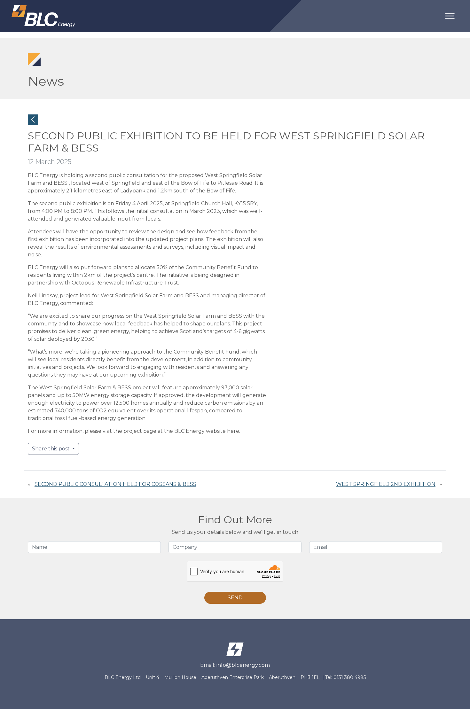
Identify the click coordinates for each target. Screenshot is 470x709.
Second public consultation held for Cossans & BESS (115, 484)
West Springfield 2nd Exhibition (385, 484)
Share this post (51, 449)
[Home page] (235, 649)
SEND (235, 598)
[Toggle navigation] (449, 16)
